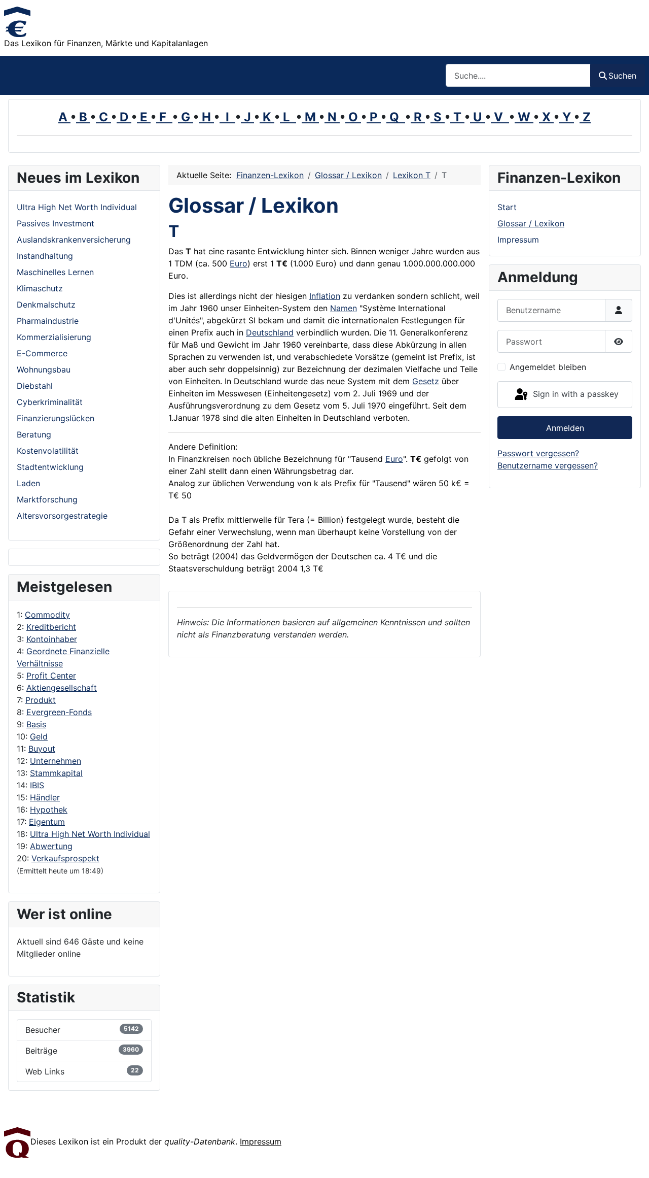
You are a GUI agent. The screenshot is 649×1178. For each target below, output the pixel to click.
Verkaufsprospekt (65, 858)
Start (507, 207)
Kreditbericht (51, 627)
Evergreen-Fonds (59, 712)
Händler (45, 797)
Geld (39, 736)
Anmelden (565, 428)
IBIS (37, 785)
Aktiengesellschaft (61, 688)
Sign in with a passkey (574, 394)
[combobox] (518, 75)
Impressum (518, 239)
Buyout (41, 749)
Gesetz (425, 381)
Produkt (40, 700)
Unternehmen (55, 761)
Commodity (47, 615)
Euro (238, 263)
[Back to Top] (631, 1159)
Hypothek (48, 809)
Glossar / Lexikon (530, 223)
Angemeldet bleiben (548, 367)
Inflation (324, 296)
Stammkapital (56, 773)
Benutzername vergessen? (547, 465)
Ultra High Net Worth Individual (90, 834)
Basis (36, 724)
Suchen (622, 76)
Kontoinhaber (51, 639)
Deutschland (270, 332)
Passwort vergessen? (538, 453)
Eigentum (47, 822)
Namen (343, 308)
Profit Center (51, 675)
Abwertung (51, 846)
